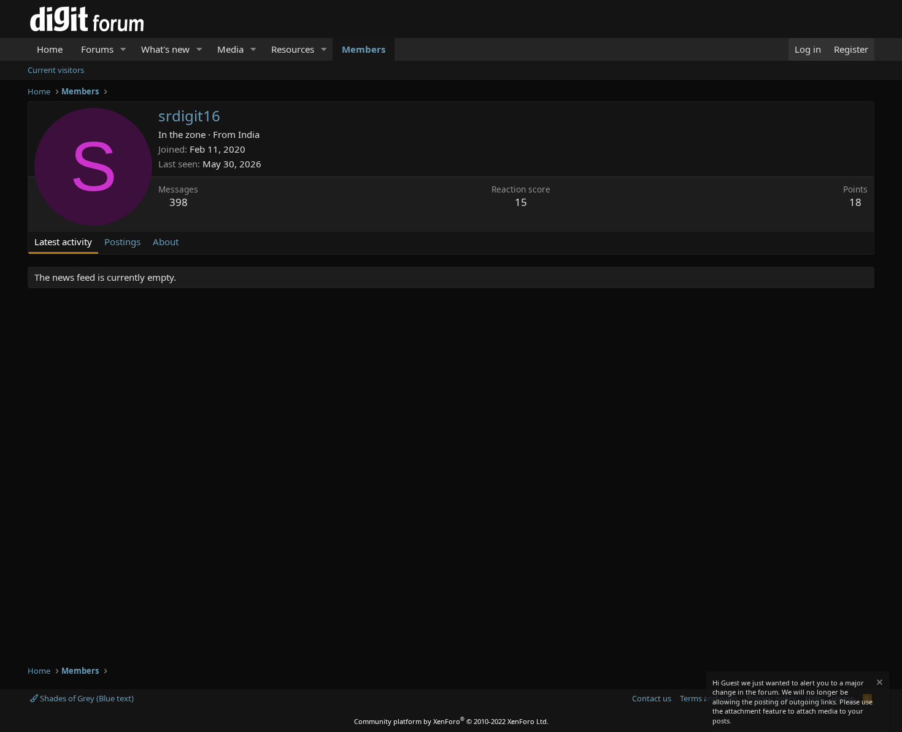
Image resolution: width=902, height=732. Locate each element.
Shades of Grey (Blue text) (86, 698)
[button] (123, 49)
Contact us (651, 698)
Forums (97, 49)
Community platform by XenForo (451, 721)
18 (855, 202)
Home (50, 49)
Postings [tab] (122, 241)
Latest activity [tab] (63, 241)
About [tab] (166, 241)
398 (178, 202)
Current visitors (56, 69)
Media (230, 49)
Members (363, 49)
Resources (292, 49)
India (249, 134)
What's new (165, 49)
